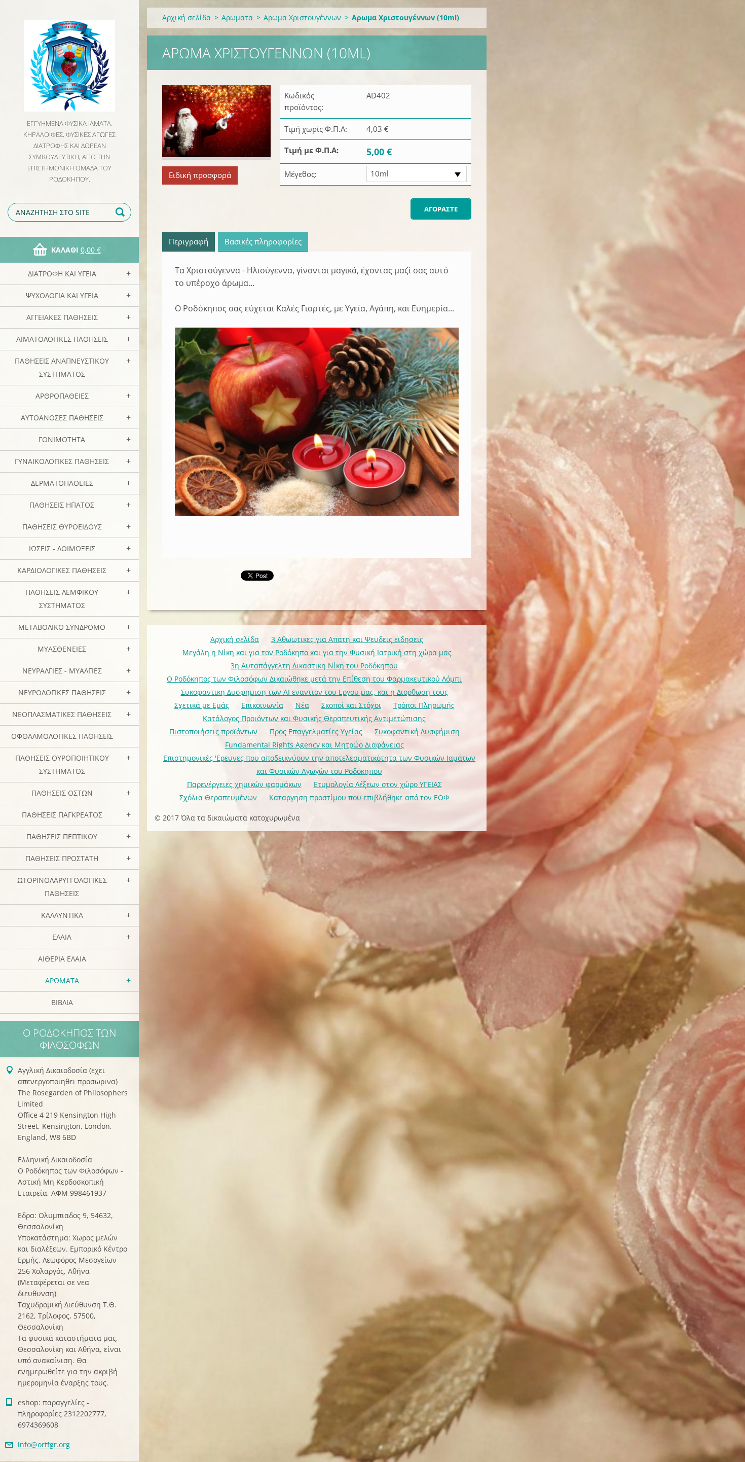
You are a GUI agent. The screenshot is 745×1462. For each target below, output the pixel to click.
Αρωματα (62, 980)
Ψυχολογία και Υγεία (62, 295)
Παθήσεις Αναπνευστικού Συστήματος (62, 367)
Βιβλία (62, 1002)
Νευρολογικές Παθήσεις (62, 692)
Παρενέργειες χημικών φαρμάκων (244, 784)
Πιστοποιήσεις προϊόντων (213, 731)
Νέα (302, 705)
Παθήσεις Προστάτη (61, 858)
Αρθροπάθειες (62, 396)
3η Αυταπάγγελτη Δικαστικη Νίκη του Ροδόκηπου (314, 665)
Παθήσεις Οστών (62, 793)
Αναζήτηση (121, 212)
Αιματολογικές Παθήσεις (62, 339)
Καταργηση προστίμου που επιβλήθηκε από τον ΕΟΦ (359, 797)
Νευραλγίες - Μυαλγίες (62, 670)
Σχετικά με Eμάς (201, 705)
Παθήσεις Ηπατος (61, 505)
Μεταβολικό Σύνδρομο (61, 627)
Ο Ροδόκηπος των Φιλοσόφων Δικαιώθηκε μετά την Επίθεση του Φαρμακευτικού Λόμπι (314, 679)
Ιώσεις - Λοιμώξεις (62, 548)
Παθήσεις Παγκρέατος (62, 814)
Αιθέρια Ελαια (62, 959)
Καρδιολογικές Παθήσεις (61, 570)
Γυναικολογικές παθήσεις (62, 461)
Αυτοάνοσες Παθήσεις (62, 417)
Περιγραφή (188, 241)
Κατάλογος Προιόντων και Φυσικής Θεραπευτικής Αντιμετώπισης (314, 718)
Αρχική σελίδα (186, 17)
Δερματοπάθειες (62, 483)
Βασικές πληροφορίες (263, 241)
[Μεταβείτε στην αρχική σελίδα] (69, 59)
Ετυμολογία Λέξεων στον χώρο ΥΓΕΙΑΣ (378, 784)
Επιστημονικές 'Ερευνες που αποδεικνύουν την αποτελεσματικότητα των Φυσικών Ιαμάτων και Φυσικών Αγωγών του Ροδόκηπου (319, 764)
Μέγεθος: (300, 174)
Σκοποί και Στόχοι (351, 705)
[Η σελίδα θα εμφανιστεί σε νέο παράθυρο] (216, 122)
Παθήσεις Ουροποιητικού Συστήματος (62, 764)
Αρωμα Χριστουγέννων (302, 17)
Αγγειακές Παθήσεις (62, 317)
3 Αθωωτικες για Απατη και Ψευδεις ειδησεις (347, 639)
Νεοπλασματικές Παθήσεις (61, 714)
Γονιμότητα (62, 439)
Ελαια (61, 937)
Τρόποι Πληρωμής (424, 705)
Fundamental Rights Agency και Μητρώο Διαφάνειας (314, 745)
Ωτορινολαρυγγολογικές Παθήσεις (62, 886)
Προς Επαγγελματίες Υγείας (316, 731)
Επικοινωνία (262, 705)
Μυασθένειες (62, 649)
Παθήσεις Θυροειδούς (62, 526)
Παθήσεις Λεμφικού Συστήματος (61, 598)
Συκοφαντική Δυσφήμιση (417, 731)
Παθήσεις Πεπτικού (61, 836)
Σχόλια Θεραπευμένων (218, 797)
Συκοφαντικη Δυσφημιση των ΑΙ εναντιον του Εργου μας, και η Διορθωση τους (314, 692)
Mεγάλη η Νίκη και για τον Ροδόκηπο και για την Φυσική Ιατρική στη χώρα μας (317, 652)
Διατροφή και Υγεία (62, 273)
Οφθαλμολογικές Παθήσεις (62, 736)
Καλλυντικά (62, 915)
